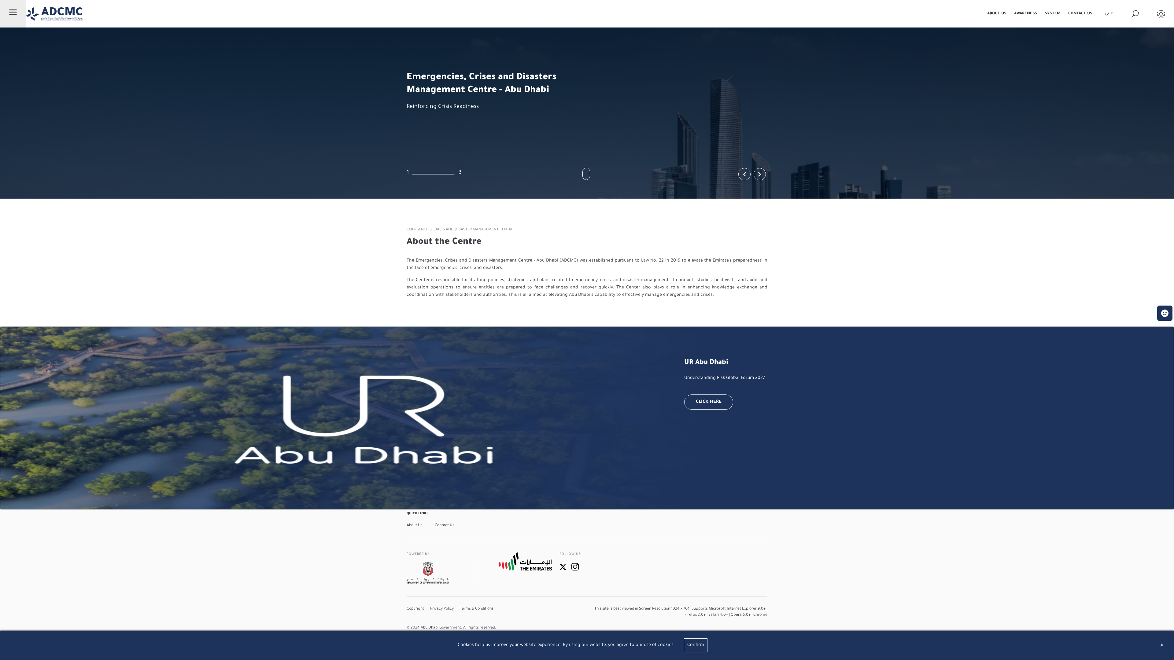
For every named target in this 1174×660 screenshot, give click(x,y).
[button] (1164, 313)
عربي (1109, 14)
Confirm (695, 645)
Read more (426, 124)
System (1053, 14)
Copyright (415, 609)
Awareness (1025, 14)
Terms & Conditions (476, 609)
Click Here (709, 402)
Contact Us (444, 525)
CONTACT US (1080, 14)
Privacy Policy (442, 609)
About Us (996, 14)
